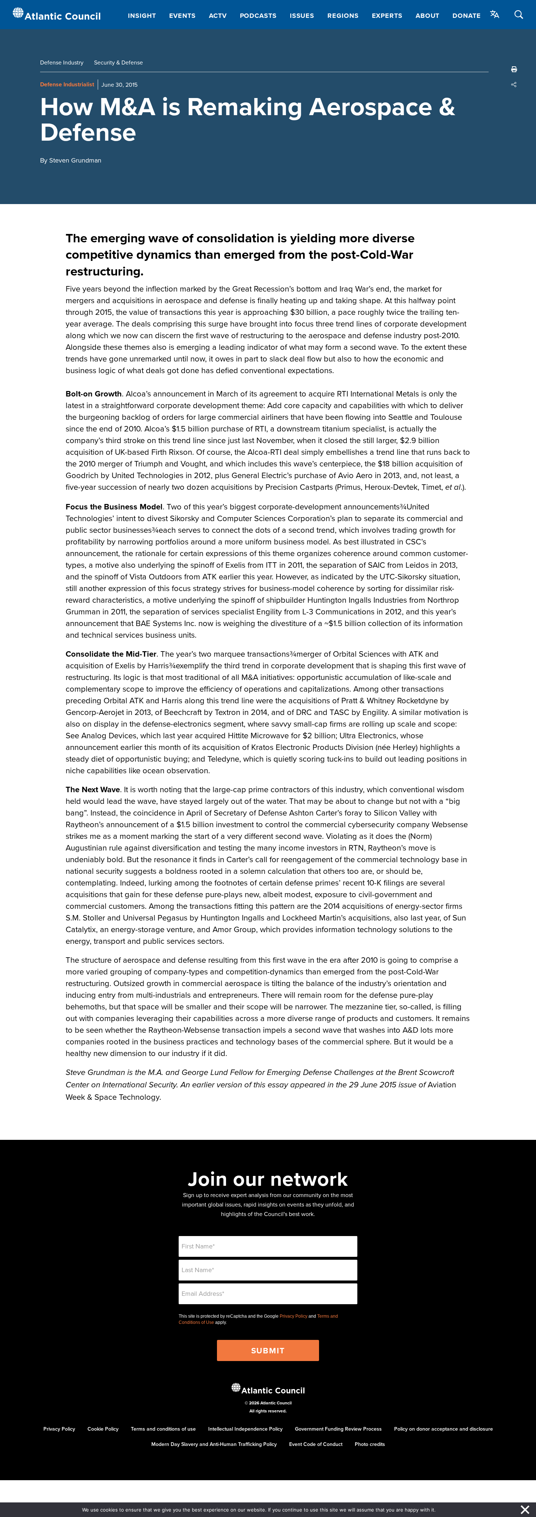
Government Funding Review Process (338, 1428)
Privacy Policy (293, 1316)
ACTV (218, 15)
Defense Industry (61, 62)
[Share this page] (514, 84)
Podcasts (258, 15)
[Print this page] (514, 69)
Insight (142, 15)
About (428, 15)
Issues (302, 15)
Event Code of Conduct (315, 1444)
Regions (342, 15)
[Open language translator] (494, 14)
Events (182, 15)
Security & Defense (118, 62)
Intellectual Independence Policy (245, 1428)
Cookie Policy (103, 1428)
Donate (467, 15)
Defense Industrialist (67, 84)
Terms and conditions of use (163, 1428)
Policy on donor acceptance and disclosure (443, 1428)
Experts (387, 15)
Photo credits (370, 1444)
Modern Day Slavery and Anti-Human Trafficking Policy (214, 1444)
